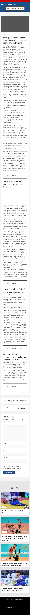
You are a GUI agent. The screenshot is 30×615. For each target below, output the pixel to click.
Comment (5, 424)
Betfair (5, 507)
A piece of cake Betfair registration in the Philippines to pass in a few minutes (14, 538)
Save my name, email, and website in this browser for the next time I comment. (13, 467)
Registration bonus (15, 9)
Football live (8, 607)
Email (4, 450)
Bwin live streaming (20, 51)
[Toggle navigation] (27, 4)
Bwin (4, 34)
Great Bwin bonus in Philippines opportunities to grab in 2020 (15, 401)
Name (4, 443)
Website (5, 457)
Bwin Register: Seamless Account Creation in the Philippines (14, 407)
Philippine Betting (8, 4)
